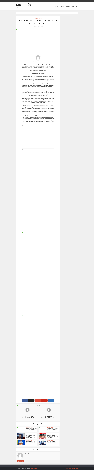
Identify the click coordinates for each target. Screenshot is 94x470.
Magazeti (31, 427)
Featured (36, 18)
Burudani (68, 6)
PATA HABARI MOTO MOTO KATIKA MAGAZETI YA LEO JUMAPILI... (31, 429)
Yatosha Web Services (34, 468)
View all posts (20, 461)
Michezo (62, 6)
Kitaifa (40, 18)
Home (18, 13)
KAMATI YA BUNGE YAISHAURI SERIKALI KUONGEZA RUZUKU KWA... (51, 443)
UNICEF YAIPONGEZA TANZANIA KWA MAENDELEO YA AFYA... (30, 436)
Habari (56, 6)
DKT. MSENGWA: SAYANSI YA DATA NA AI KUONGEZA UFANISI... (52, 429)
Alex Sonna (41, 26)
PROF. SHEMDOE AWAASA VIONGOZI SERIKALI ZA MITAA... (31, 442)
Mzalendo (23, 4)
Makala (72, 6)
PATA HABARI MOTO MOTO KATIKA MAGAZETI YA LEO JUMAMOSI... (52, 436)
